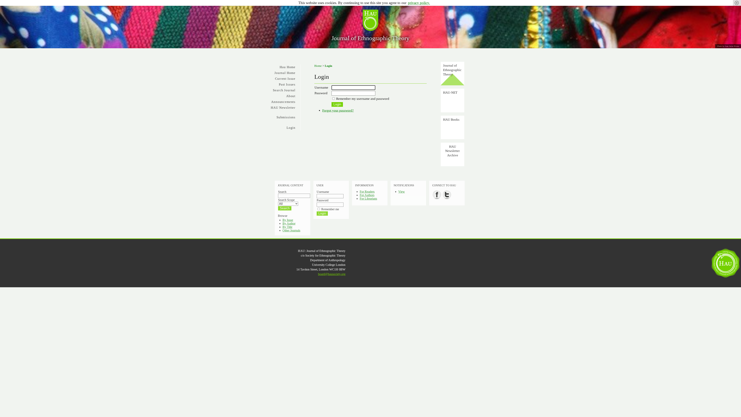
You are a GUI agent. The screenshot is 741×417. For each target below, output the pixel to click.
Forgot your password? (338, 110)
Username (321, 87)
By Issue (288, 220)
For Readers (367, 191)
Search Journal (284, 90)
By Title (287, 227)
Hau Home (287, 67)
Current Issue (285, 79)
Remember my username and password (362, 99)
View (401, 191)
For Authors (367, 195)
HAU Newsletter (283, 107)
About (290, 96)
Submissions (286, 117)
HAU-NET (450, 92)
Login (291, 128)
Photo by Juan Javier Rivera (728, 46)
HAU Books (451, 119)
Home (318, 65)
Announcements (283, 102)
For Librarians (368, 198)
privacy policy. (419, 3)
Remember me (330, 209)
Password (321, 93)
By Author (289, 223)
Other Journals (291, 230)
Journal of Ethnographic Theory (370, 38)
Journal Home (284, 73)
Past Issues (287, 84)
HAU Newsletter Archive (452, 151)
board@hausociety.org (331, 274)
